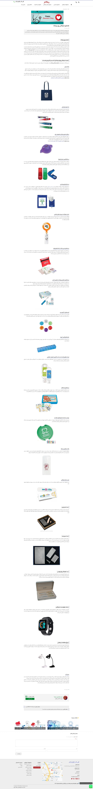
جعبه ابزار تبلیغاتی (28, 767)
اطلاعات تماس (38, 765)
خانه (68, 9)
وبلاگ (21, 765)
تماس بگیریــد (30, 698)
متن (76, 738)
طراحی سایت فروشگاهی (21, 787)
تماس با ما (23, 4)
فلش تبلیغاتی (29, 768)
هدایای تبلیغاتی (50, 186)
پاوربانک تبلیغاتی (28, 770)
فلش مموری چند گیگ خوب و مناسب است (56, 141)
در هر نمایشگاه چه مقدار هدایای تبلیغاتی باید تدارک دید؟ (54, 709)
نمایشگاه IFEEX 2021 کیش (33, 706)
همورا (14, 787)
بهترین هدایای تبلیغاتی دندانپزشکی (57, 78)
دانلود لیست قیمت (37, 4)
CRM (16, 787)
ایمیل (45, 748)
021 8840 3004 (19, 1)
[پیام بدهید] (90, 786)
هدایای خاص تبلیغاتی (47, 4)
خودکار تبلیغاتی (28, 765)
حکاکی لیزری (29, 4)
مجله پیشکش (65, 9)
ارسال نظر (19, 753)
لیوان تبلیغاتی (29, 773)
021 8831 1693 (72, 766)
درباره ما (39, 764)
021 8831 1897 (66, 766)
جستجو (21, 764)
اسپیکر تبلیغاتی (28, 772)
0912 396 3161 (77, 769)
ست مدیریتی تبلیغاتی (27, 764)
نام (76, 748)
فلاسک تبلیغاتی (28, 775)
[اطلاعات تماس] (76, 2)
